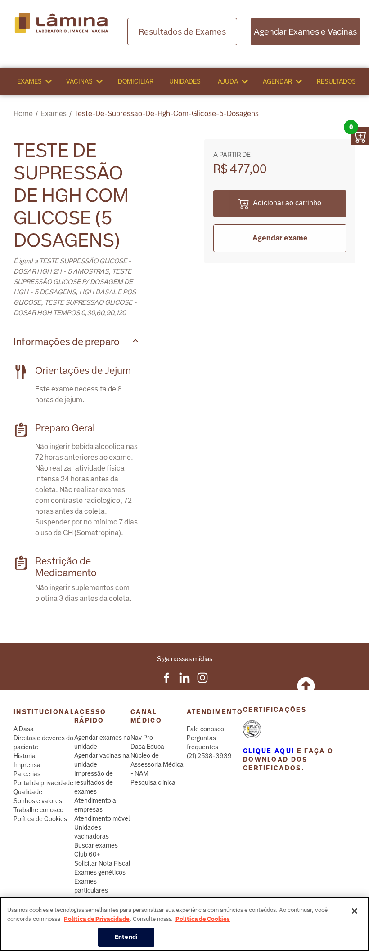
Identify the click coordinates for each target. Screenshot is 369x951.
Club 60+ (87, 854)
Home (23, 113)
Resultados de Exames (182, 32)
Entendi (126, 936)
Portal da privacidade (43, 783)
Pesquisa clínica (153, 782)
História (25, 756)
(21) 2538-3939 (209, 756)
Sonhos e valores (38, 800)
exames (53, 113)
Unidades (185, 81)
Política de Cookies (40, 818)
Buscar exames (96, 845)
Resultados (336, 81)
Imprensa (27, 765)
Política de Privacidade (97, 918)
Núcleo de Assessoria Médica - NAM (157, 764)
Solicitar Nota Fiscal (102, 863)
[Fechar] (354, 911)
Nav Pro (141, 737)
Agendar (277, 81)
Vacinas (79, 81)
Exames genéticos (100, 872)
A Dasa (24, 729)
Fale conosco (205, 729)
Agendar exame (280, 238)
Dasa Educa (147, 746)
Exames (29, 81)
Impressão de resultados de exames (93, 782)
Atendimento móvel (102, 818)
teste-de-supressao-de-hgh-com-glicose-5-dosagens (166, 113)
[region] (184, 924)
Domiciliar (135, 81)
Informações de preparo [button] (67, 341)
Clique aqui (268, 751)
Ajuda (228, 81)
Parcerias (27, 774)
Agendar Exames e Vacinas (305, 32)
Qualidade (28, 791)
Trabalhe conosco (38, 809)
